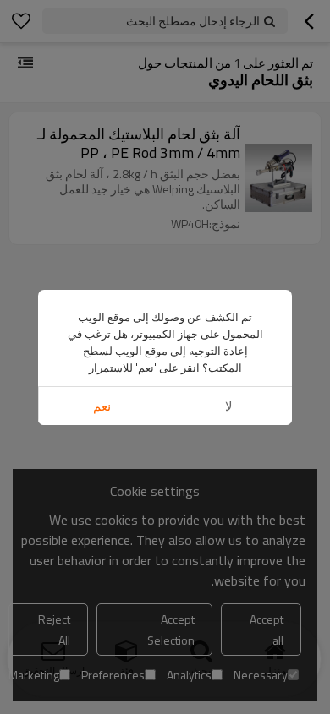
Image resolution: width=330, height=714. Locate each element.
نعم (102, 406)
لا (229, 406)
